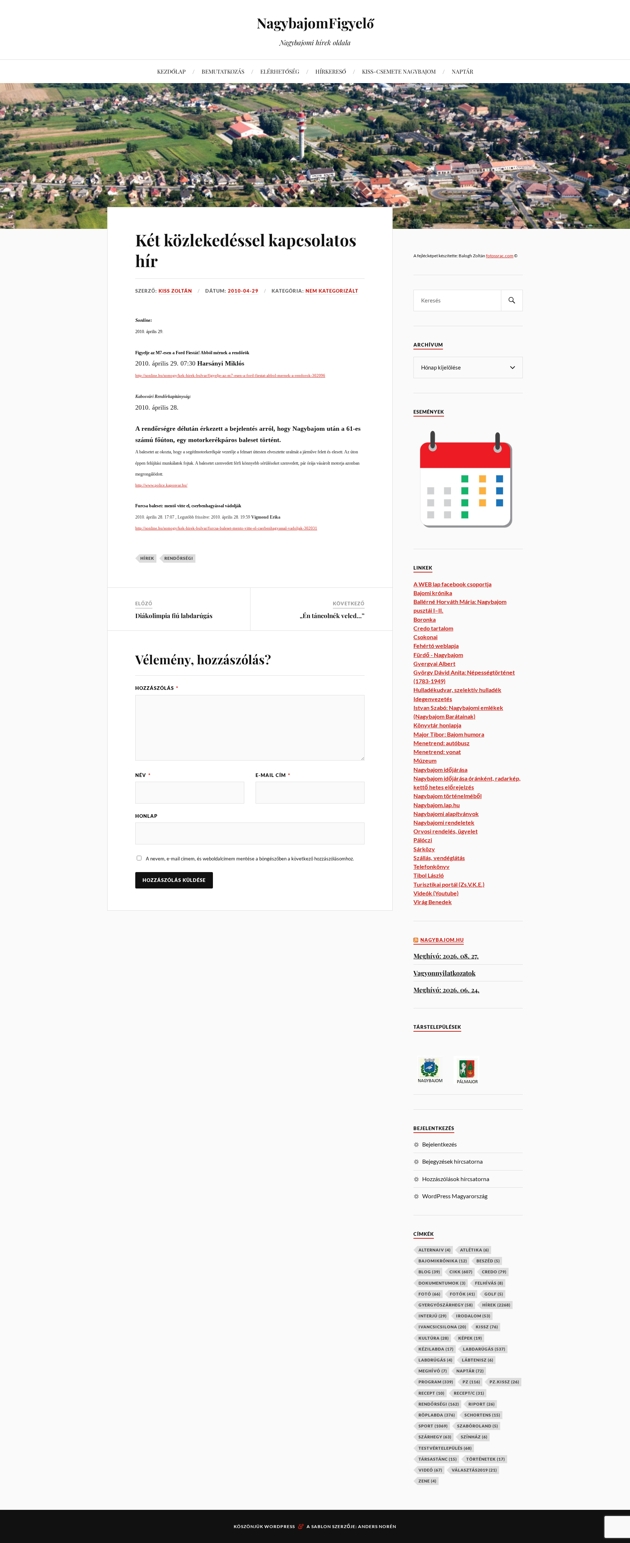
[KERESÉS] (512, 300)
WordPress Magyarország (454, 1195)
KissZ (487, 1326)
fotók (462, 1294)
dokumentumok (442, 1283)
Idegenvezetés (432, 698)
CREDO (494, 1271)
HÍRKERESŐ (330, 71)
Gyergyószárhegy (446, 1304)
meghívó (433, 1370)
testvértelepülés (445, 1448)
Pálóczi (422, 839)
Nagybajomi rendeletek (443, 822)
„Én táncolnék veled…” (332, 616)
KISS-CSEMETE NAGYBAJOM (399, 71)
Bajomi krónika (432, 592)
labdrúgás (435, 1360)
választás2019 (474, 1470)
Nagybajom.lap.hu (436, 804)
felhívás (489, 1283)
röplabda (437, 1415)
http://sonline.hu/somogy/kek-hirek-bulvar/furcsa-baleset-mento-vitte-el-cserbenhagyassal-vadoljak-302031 (226, 528)
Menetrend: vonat (437, 751)
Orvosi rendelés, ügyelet (445, 831)
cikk (461, 1271)
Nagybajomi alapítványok (446, 813)
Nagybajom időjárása (440, 769)
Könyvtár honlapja (437, 725)
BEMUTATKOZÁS (223, 71)
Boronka (424, 619)
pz (471, 1381)
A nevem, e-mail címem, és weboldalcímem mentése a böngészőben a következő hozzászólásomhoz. (250, 859)
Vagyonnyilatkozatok (444, 973)
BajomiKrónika (443, 1260)
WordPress (279, 1526)
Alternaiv (435, 1249)
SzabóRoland (477, 1425)
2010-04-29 (243, 291)
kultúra (434, 1338)
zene (427, 1480)
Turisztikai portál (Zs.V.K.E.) (449, 884)
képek (470, 1338)
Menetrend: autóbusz (441, 742)
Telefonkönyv (431, 866)
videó (430, 1470)
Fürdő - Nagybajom (438, 654)
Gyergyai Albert (434, 663)
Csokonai (425, 636)
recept (431, 1393)
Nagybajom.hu (442, 940)
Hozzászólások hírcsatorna (455, 1178)
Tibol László (428, 875)
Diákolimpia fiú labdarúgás (174, 616)
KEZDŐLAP (171, 71)
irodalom (473, 1315)
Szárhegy (435, 1436)
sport (433, 1425)
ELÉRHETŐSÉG (279, 71)
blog (429, 1271)
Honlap (146, 816)
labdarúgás (484, 1349)
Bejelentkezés (439, 1144)
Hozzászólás (156, 688)
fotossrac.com (499, 255)
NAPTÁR (462, 71)
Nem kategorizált (332, 291)
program (436, 1381)
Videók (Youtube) (436, 893)
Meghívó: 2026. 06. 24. (446, 989)
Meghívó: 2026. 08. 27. (446, 956)
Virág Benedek (432, 901)
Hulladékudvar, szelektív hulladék (457, 689)
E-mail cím (273, 775)
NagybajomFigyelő (315, 22)
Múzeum (424, 760)
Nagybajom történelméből (447, 795)
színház (474, 1436)
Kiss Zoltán (175, 291)
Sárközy (424, 848)
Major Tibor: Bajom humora (448, 734)
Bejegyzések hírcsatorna (452, 1161)
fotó (429, 1294)
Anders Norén (377, 1526)
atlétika (474, 1249)
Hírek (147, 558)
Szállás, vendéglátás (439, 857)
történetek (485, 1459)
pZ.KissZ (504, 1381)
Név (143, 775)
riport (481, 1404)
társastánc (438, 1459)
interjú (433, 1315)
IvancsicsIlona (442, 1326)
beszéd (488, 1260)
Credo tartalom (433, 628)
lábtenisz (477, 1360)
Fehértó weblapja (436, 645)
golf (494, 1294)
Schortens (482, 1415)
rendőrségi (178, 558)
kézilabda (436, 1349)
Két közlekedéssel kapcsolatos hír (245, 250)
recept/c (469, 1393)
